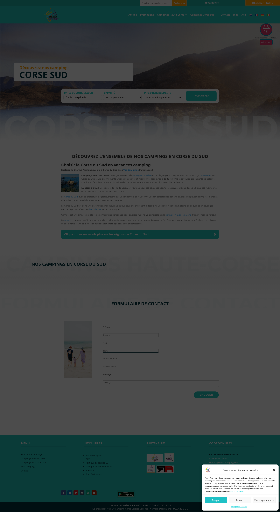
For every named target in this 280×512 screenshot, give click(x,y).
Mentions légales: (237, 491)
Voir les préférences (264, 500)
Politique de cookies (239, 506)
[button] (274, 470)
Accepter (216, 500)
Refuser (240, 500)
